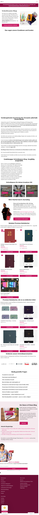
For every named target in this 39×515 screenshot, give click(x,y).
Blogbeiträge (22, 487)
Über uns (21, 479)
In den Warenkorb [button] (10, 275)
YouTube (2, 498)
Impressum (3, 491)
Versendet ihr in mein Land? (8, 374)
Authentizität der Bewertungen (6, 487)
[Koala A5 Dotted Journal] (29, 261)
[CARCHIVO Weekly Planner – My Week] (10, 312)
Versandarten (3, 481)
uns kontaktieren (26, 438)
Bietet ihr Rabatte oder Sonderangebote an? (11, 382)
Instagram (2, 501)
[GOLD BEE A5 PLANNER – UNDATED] (29, 336)
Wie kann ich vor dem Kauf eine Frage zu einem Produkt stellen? (15, 384)
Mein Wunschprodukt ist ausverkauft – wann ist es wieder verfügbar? (16, 396)
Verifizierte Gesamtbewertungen (23, 246)
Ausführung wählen (9, 251)
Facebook (2, 499)
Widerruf (2, 479)
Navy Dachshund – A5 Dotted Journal (27, 320)
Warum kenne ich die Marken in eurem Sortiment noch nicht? (15, 387)
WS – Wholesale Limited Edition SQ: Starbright (10, 344)
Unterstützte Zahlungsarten (5, 483)
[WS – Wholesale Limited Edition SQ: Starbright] (10, 336)
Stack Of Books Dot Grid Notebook (26, 244)
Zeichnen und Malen (23, 483)
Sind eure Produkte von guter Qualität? (10, 391)
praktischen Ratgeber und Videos (26, 211)
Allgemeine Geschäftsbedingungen (7, 485)
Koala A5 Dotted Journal (24, 269)
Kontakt (2, 493)
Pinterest (2, 502)
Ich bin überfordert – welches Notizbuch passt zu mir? (13, 394)
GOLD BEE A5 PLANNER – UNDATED (27, 344)
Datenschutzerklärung (16, 470)
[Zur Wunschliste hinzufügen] (17, 230)
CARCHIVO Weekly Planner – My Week (8, 320)
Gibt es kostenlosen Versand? (8, 379)
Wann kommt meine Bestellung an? (9, 377)
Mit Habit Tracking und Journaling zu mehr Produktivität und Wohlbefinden (16, 434)
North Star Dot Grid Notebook (6, 269)
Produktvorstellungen (23, 486)
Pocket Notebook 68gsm (5, 293)
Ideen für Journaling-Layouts (25, 484)
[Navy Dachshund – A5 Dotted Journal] (29, 312)
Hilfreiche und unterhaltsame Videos (26, 481)
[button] (37, 2)
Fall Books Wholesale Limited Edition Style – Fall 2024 (9, 245)
